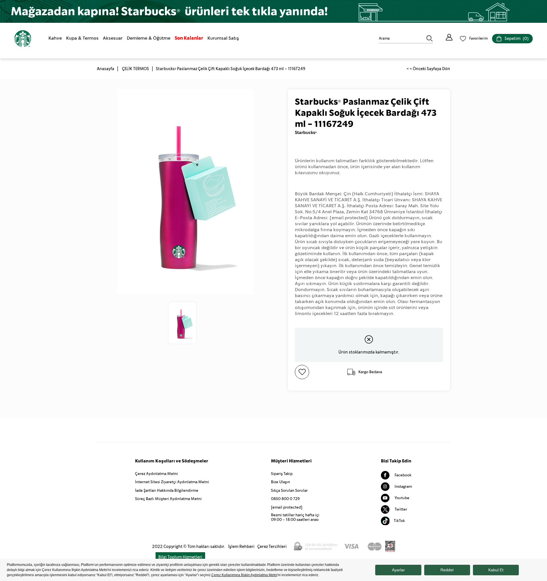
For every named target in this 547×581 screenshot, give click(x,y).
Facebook (402, 475)
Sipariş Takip (282, 473)
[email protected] (349, 218)
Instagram (403, 486)
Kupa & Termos (82, 38)
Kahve (55, 38)
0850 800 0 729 (285, 498)
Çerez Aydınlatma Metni (156, 473)
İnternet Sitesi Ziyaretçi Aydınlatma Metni (172, 482)
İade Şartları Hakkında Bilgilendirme (166, 490)
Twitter (400, 509)
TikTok (399, 520)
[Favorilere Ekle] (319, 372)
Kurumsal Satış (223, 38)
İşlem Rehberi (241, 546)
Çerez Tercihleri (272, 546)
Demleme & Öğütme (148, 38)
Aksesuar (113, 38)
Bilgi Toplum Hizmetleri (180, 557)
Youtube (401, 497)
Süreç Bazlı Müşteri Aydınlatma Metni (168, 498)
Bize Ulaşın (280, 482)
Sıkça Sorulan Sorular (289, 490)
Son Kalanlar (189, 38)
